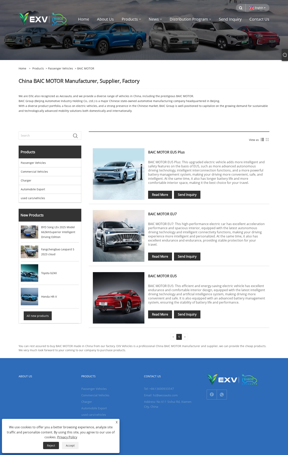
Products (38, 68)
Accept (70, 445)
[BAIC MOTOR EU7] (118, 235)
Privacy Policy (67, 437)
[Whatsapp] (222, 394)
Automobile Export (33, 189)
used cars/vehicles (33, 198)
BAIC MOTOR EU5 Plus (166, 152)
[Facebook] (212, 394)
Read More (160, 194)
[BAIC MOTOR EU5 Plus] (118, 174)
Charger (26, 180)
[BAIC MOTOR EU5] (118, 297)
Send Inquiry (187, 194)
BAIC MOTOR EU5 (162, 276)
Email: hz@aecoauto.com (161, 395)
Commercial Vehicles (34, 171)
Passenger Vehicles (60, 68)
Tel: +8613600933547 (159, 389)
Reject (51, 445)
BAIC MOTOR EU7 (162, 214)
